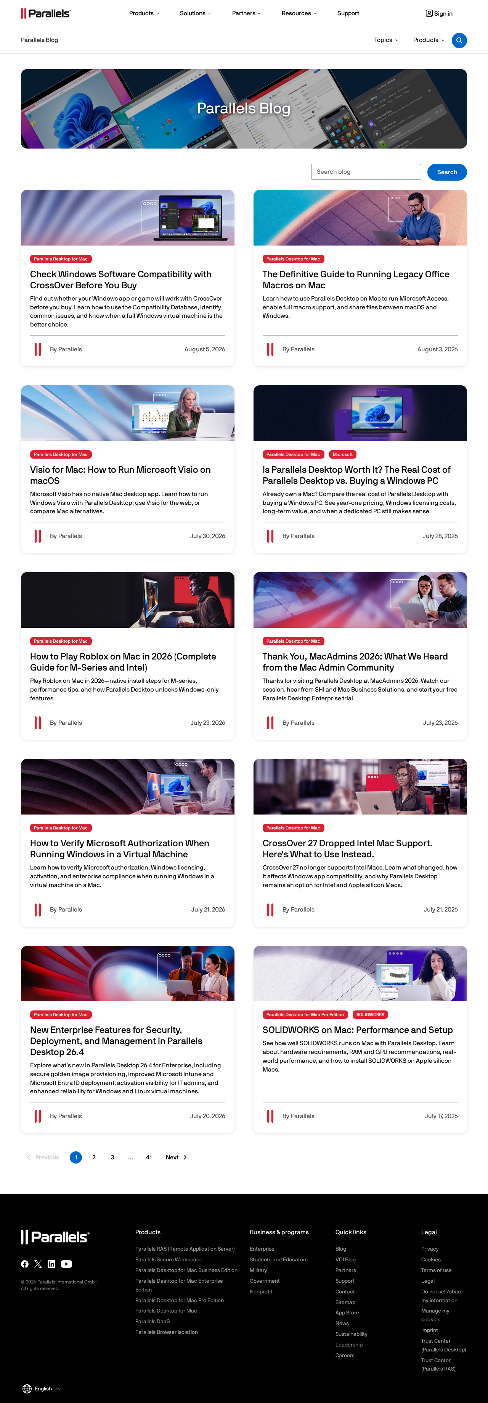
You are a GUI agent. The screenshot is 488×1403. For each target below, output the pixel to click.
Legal (428, 1281)
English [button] (43, 1389)
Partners (346, 1270)
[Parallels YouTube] (66, 1264)
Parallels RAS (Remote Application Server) (185, 1249)
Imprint (429, 1330)
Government (265, 1281)
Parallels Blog (39, 40)
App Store (347, 1313)
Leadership (349, 1345)
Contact (345, 1292)
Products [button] (425, 40)
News (342, 1323)
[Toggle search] (459, 40)
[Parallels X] (38, 1264)
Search (447, 172)
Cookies (431, 1259)
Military (258, 1270)
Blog (341, 1249)
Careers (345, 1355)
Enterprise (262, 1249)
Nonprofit (261, 1292)
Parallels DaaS (152, 1321)
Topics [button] (383, 40)
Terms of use (436, 1270)
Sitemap (345, 1302)
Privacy (430, 1249)
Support (345, 1281)
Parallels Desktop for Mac (166, 1311)
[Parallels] (46, 13)
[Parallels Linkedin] (51, 1264)
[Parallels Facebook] (25, 1264)
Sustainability (352, 1334)
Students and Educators (279, 1259)
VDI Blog (346, 1259)
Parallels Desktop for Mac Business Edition (186, 1270)
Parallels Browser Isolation (166, 1332)
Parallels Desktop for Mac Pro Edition (179, 1300)
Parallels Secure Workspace (168, 1259)
